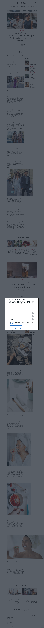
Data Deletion (17, 328)
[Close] (37, 299)
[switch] (33, 313)
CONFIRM (15, 325)
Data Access (22, 328)
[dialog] (22, 314)
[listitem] (22, 311)
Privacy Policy (27, 328)
